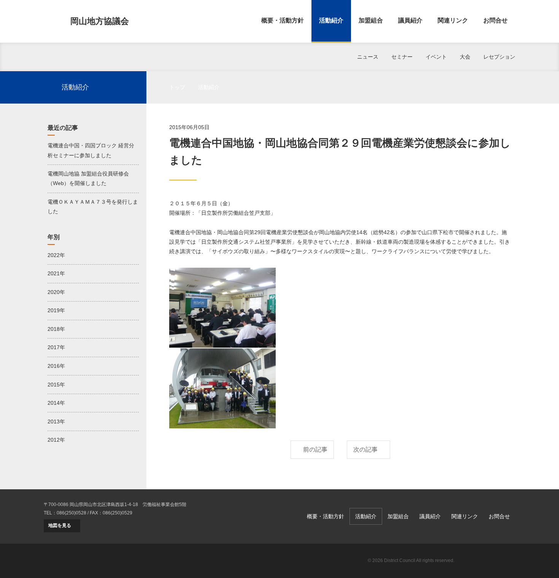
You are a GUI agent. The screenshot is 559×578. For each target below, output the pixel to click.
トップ (177, 87)
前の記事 (315, 449)
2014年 (56, 403)
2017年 (56, 347)
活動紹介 (331, 20)
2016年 (56, 366)
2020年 (56, 292)
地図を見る (59, 525)
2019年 (56, 310)
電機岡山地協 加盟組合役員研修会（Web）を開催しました (88, 178)
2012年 (56, 440)
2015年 (56, 385)
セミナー (402, 57)
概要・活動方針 (282, 20)
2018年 (56, 329)
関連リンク (453, 20)
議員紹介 (410, 20)
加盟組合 (371, 20)
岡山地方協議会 (99, 21)
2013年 (56, 421)
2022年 (56, 255)
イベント (436, 57)
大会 (465, 57)
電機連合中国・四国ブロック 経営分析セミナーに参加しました (91, 150)
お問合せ (495, 20)
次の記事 (365, 449)
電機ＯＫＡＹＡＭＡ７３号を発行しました (93, 206)
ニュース (367, 57)
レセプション (499, 57)
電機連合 (488, 561)
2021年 (56, 273)
